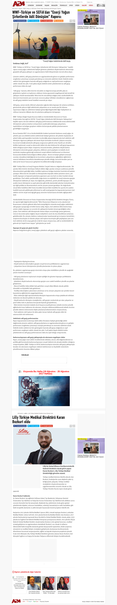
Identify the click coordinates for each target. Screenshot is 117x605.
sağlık (25, 413)
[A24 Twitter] (101, 6)
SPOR (71, 5)
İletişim (88, 601)
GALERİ (84, 5)
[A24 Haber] (19, 6)
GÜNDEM (31, 5)
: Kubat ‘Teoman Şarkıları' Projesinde (59, 2)
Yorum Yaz (60, 21)
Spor (35, 601)
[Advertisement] (44, 246)
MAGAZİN (54, 5)
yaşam (20, 8)
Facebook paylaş (21, 21)
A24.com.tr (14, 8)
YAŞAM (47, 5)
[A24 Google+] (103, 6)
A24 (24, 601)
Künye (83, 601)
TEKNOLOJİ (63, 5)
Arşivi (29, 601)
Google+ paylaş (48, 21)
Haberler (27, 2)
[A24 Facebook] (98, 6)
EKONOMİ (39, 5)
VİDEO (91, 5)
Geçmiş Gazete (44, 601)
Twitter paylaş (34, 21)
